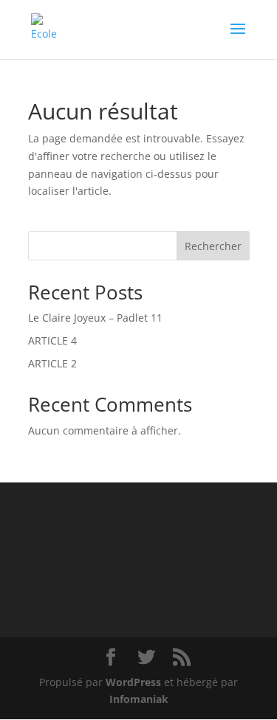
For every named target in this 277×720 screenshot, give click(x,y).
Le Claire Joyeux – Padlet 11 (95, 318)
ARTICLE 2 (52, 363)
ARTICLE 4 (52, 340)
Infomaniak (138, 699)
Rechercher (213, 246)
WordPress (133, 682)
